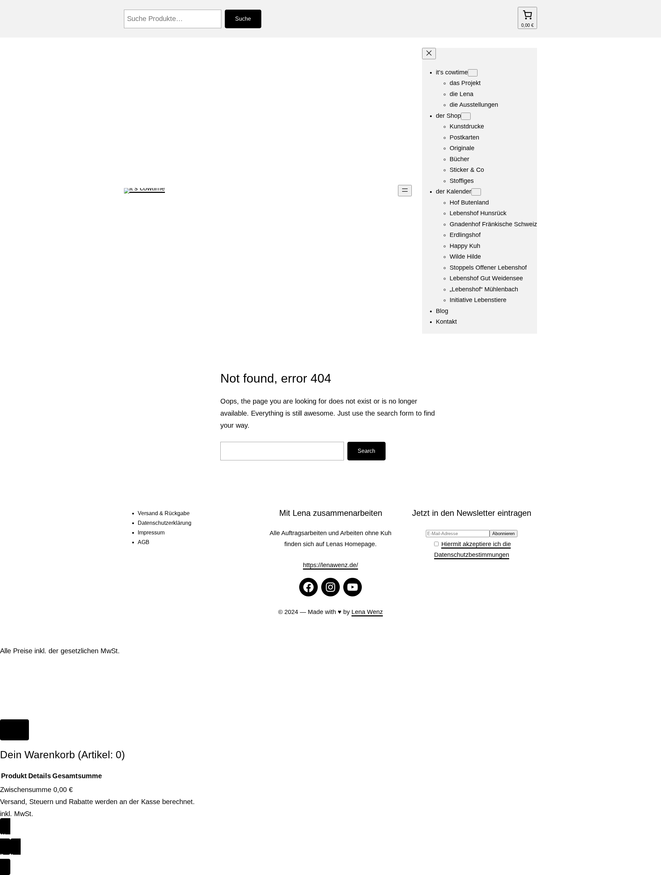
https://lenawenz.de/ (330, 565)
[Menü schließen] (429, 53)
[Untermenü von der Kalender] (476, 192)
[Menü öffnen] (405, 190)
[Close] (14, 729)
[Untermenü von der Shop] (466, 116)
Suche (243, 19)
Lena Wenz (367, 611)
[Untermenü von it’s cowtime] (473, 72)
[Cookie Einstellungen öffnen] (51, 713)
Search (366, 451)
